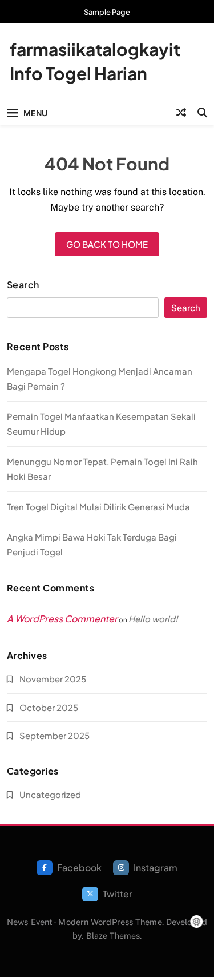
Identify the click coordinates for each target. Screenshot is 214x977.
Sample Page (107, 12)
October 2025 (48, 707)
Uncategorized (50, 794)
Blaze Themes (113, 935)
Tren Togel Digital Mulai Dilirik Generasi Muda (98, 506)
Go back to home (107, 244)
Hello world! (153, 618)
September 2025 (54, 735)
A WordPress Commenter (62, 619)
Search (23, 285)
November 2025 (52, 678)
